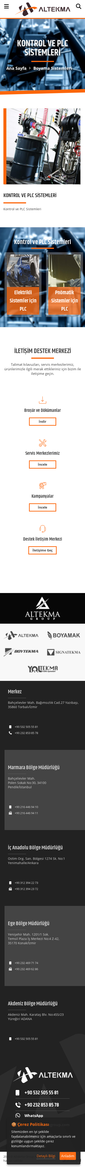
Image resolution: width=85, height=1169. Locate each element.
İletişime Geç (42, 550)
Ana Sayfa (16, 68)
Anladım (67, 1156)
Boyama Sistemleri (52, 68)
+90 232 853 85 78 (26, 733)
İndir (42, 421)
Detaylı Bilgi (46, 1156)
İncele (42, 464)
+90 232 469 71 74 (26, 963)
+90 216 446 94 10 (26, 807)
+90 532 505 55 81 (26, 727)
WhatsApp (33, 1115)
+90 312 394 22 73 (26, 883)
